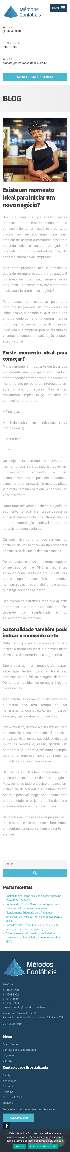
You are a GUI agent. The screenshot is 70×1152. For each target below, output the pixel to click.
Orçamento (9, 1055)
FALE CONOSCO (18, 1117)
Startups (8, 1091)
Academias (9, 1081)
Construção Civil (12, 1097)
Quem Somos (11, 1044)
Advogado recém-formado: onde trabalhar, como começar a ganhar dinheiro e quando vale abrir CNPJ (34, 937)
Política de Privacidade (43, 1146)
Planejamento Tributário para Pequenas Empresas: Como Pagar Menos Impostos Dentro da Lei (34, 916)
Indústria (8, 1102)
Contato (7, 1060)
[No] (65, 1140)
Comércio (8, 1086)
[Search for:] (35, 864)
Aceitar (19, 1146)
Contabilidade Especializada (19, 1049)
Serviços (8, 1075)
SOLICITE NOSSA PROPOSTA (35, 76)
